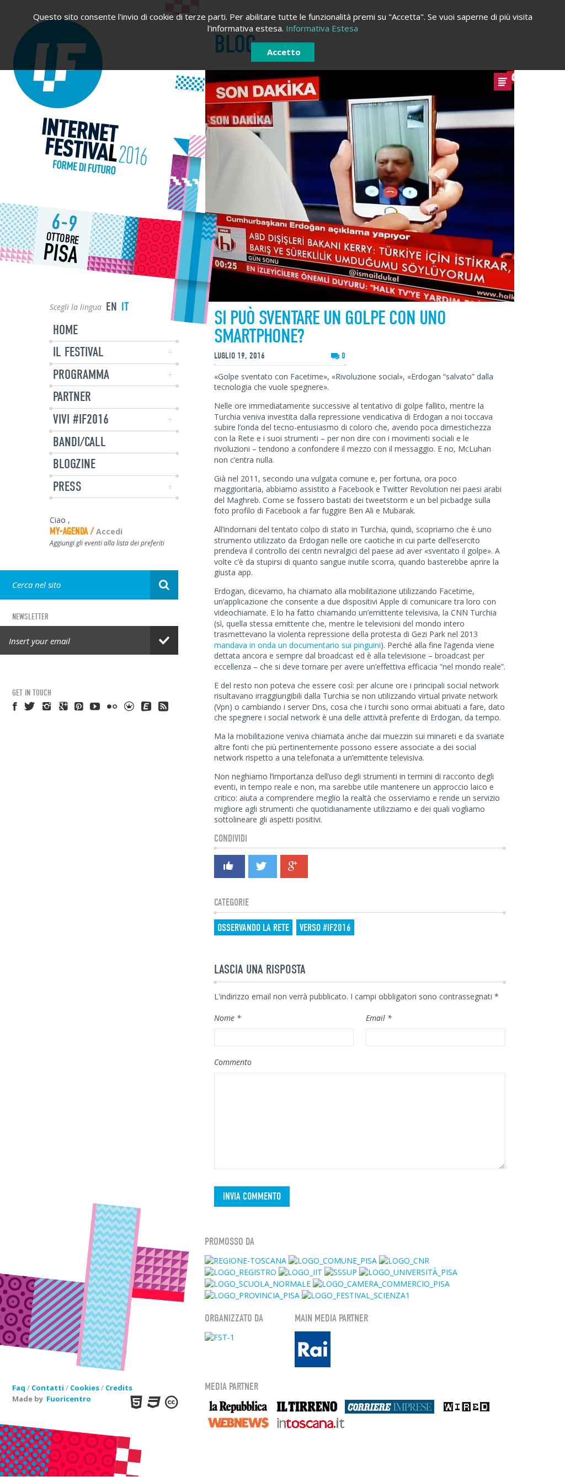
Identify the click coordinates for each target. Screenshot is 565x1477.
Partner (72, 396)
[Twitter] (262, 866)
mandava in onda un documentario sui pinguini (297, 645)
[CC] (170, 1402)
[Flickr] (112, 706)
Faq (18, 1388)
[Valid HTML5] (135, 1402)
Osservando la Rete (253, 928)
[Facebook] (229, 868)
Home (65, 330)
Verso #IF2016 (325, 928)
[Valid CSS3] (153, 1402)
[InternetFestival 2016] (89, 97)
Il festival (78, 352)
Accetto (284, 51)
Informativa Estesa (322, 28)
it (125, 306)
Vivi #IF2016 (81, 419)
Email (379, 1018)
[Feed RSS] (164, 706)
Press (67, 486)
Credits (118, 1388)
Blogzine (74, 464)
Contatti (47, 1388)
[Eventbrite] (147, 706)
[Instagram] (47, 706)
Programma (81, 374)
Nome (227, 1018)
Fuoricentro (68, 1399)
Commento (233, 1062)
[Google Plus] (293, 866)
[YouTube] (95, 706)
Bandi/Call (79, 441)
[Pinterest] (79, 706)
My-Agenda (69, 531)
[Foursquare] (129, 706)
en (111, 306)
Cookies (84, 1388)
